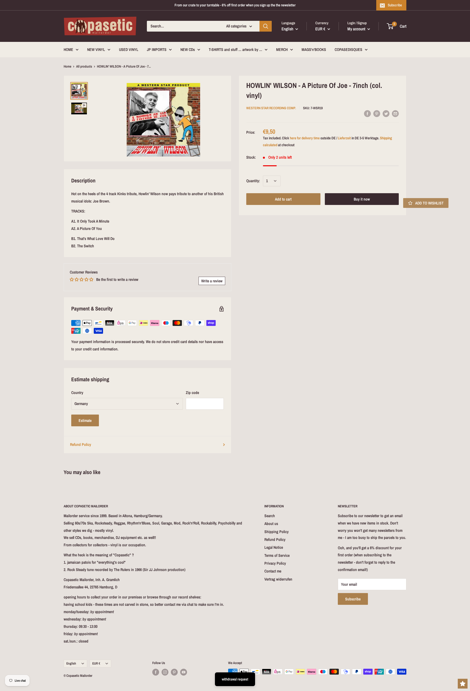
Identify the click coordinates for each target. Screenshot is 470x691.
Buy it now (362, 199)
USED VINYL (128, 49)
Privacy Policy (275, 563)
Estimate (85, 420)
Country (77, 392)
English (71, 663)
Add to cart (283, 199)
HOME (68, 49)
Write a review (212, 281)
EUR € (96, 663)
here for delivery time (305, 138)
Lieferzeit (344, 138)
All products (84, 66)
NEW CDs (187, 49)
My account (356, 29)
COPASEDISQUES (348, 49)
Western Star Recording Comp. (271, 108)
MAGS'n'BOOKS (314, 49)
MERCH (282, 49)
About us (271, 523)
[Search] (265, 26)
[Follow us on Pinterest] (174, 672)
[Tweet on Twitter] (386, 113)
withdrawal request (235, 679)
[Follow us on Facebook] (155, 672)
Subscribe (395, 5)
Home (67, 66)
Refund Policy (80, 444)
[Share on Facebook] (367, 113)
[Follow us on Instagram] (165, 672)
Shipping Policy (276, 531)
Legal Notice (273, 547)
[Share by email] (395, 113)
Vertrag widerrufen (278, 579)
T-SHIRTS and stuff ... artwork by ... (235, 49)
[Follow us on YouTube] (183, 672)
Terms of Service (277, 555)
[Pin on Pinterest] (376, 113)
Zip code (192, 392)
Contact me (272, 571)
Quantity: (253, 180)
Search (269, 515)
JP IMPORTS (156, 49)
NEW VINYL (96, 49)
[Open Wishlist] (463, 684)
